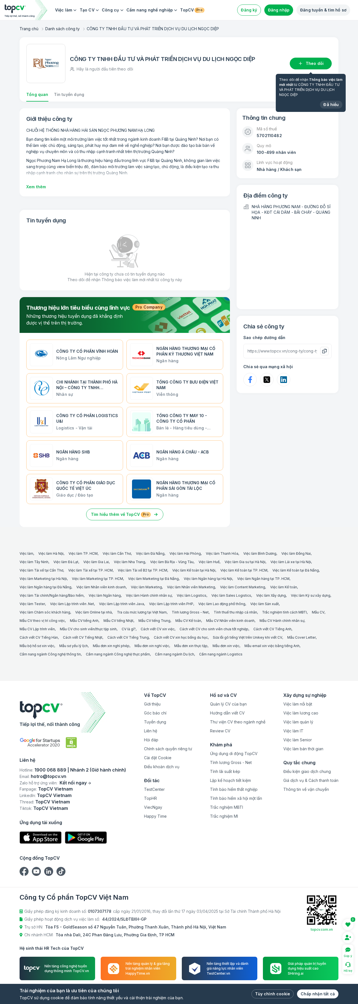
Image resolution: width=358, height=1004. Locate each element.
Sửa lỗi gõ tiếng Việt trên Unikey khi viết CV (247, 637)
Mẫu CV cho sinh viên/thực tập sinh (88, 629)
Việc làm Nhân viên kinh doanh (101, 587)
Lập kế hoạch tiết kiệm (230, 780)
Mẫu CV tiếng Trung (154, 621)
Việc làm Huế (209, 562)
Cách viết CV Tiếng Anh (272, 629)
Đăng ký (249, 10)
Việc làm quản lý (298, 722)
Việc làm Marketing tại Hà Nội (43, 579)
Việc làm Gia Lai (96, 562)
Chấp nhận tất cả (318, 993)
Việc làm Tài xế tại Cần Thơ (41, 570)
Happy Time (155, 816)
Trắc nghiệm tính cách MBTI (284, 612)
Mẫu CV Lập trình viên (37, 629)
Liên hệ (150, 730)
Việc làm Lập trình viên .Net (72, 604)
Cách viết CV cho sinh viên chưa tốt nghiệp (214, 629)
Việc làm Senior (297, 739)
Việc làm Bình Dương (259, 553)
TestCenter (154, 789)
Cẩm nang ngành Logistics (220, 654)
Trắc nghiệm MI (224, 816)
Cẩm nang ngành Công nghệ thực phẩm (118, 654)
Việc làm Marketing (146, 587)
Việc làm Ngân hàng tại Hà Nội (208, 579)
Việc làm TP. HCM (83, 553)
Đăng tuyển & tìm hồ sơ (323, 10)
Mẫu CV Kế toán (188, 621)
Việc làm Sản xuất (264, 604)
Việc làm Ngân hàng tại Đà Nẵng (45, 587)
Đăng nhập (279, 10)
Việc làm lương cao (300, 713)
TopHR (150, 798)
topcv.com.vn (322, 929)
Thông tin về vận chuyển (306, 789)
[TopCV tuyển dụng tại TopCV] (73, 712)
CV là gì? (129, 629)
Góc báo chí (155, 713)
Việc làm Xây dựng (271, 595)
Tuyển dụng (155, 722)
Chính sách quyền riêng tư (168, 748)
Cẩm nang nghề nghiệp (149, 10)
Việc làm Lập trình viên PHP (171, 604)
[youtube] (36, 871)
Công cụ (110, 10)
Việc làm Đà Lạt (65, 562)
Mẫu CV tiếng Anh (84, 621)
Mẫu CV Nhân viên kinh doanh (230, 621)
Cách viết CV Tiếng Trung (128, 637)
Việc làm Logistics (191, 595)
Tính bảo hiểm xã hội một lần (236, 798)
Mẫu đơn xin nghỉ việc (152, 646)
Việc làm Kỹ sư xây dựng (310, 595)
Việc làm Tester (32, 604)
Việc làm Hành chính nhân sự (149, 595)
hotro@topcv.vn (48, 776)
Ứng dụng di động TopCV (234, 753)
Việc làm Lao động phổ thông (221, 604)
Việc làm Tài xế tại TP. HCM (90, 570)
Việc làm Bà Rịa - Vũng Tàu (172, 562)
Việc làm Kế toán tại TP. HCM (243, 570)
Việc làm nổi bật (297, 704)
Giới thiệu (152, 704)
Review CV (220, 730)
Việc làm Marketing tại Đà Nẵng (153, 579)
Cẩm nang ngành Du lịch (174, 654)
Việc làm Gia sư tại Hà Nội (245, 562)
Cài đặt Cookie (157, 757)
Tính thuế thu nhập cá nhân (235, 612)
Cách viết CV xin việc (158, 629)
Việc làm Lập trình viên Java (121, 604)
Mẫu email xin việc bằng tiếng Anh (272, 646)
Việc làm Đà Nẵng (150, 553)
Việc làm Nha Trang (129, 562)
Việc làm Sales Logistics (231, 595)
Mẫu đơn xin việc (226, 646)
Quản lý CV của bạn (228, 704)
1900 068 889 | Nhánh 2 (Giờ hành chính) (80, 770)
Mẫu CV (318, 612)
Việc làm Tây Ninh (34, 562)
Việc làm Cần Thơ (117, 553)
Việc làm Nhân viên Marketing (191, 587)
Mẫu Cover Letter (301, 637)
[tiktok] (60, 871)
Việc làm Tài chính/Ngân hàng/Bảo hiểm (52, 595)
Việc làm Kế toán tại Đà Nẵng (295, 570)
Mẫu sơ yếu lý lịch (73, 646)
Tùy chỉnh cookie (272, 993)
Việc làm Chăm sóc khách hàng (45, 612)
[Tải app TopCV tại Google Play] (86, 837)
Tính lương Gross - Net (190, 612)
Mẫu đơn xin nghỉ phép (111, 646)
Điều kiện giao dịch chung (307, 771)
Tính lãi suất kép (225, 771)
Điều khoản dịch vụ (161, 766)
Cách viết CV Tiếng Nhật (82, 637)
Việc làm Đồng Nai (296, 553)
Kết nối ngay (73, 783)
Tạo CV (87, 10)
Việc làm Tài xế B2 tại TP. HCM (142, 570)
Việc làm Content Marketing (242, 587)
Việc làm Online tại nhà (93, 612)
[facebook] (24, 871)
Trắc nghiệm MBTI (226, 807)
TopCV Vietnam (55, 789)
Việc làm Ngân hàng (105, 595)
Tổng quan (37, 94)
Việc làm (63, 10)
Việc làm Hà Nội (50, 553)
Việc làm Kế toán (283, 587)
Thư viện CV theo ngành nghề (237, 722)
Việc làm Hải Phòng (185, 553)
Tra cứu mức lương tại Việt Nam (142, 612)
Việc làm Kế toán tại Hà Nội (193, 570)
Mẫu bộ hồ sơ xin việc (37, 646)
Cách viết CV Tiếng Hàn (39, 637)
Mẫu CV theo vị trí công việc (42, 621)
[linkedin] (48, 871)
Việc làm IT (293, 730)
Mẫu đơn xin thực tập (191, 646)
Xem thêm (36, 186)
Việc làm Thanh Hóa (222, 553)
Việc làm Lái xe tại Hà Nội (290, 562)
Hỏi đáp (151, 739)
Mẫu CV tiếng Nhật (118, 621)
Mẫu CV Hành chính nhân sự (282, 621)
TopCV (191, 10)
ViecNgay (153, 807)
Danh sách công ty (62, 28)
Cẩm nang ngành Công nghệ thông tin (50, 654)
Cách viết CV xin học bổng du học (181, 637)
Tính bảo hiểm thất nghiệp (234, 789)
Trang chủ (29, 28)
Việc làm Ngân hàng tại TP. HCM (263, 579)
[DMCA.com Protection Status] (71, 742)
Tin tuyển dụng (69, 94)
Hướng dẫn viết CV (227, 713)
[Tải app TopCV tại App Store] (41, 837)
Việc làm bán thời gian (303, 748)
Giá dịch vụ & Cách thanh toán (310, 780)
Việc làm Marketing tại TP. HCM (97, 579)
